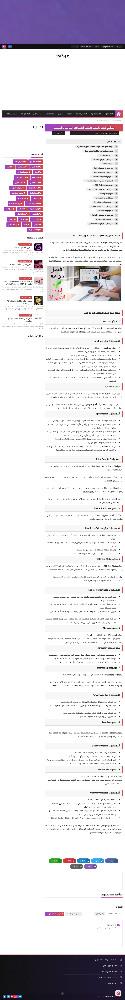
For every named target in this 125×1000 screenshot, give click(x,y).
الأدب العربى (34, 182)
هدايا (25, 224)
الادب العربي (18, 182)
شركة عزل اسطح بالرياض (110, 971)
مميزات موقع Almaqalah (104, 197)
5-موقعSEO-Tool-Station (104, 185)
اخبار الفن (35, 166)
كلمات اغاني (50, 113)
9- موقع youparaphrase (104, 219)
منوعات (23, 219)
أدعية (37, 172)
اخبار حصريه (108, 113)
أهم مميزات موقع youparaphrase (101, 223)
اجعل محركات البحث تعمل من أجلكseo (20, 320)
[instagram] (16, 996)
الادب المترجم (34, 187)
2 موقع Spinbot (107, 163)
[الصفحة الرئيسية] (119, 113)
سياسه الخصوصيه (107, 46)
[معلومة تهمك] (62, 56)
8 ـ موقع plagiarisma (105, 210)
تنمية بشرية (22, 198)
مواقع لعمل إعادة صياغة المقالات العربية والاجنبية (95, 146)
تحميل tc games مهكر (23, 247)
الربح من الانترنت (81, 113)
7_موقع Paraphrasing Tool (103, 202)
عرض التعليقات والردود (54, 913)
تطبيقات (36, 198)
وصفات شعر (12, 224)
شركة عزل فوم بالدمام (111, 983)
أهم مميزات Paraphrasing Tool (102, 206)
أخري (9, 166)
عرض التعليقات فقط (73, 913)
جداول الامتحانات (33, 203)
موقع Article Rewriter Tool (103, 172)
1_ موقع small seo (106, 155)
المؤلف (97, 46)
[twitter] (8, 996)
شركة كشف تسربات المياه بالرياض (107, 960)
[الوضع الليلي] (118, 993)
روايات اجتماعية (103, 120)
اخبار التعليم (37, 113)
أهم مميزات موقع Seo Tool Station (100, 189)
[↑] (62, 993)
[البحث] (4, 47)
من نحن (119, 46)
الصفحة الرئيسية (110, 133)
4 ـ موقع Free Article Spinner (103, 176)
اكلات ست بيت (96, 113)
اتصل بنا (75, 46)
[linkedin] (20, 996)
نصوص (36, 224)
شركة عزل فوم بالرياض (111, 965)
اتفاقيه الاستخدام (86, 46)
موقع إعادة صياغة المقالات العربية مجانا (99, 151)
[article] (66, 881)
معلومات (35, 219)
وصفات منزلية (34, 229)
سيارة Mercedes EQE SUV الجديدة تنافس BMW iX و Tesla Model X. (18, 283)
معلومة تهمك (98, 996)
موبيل (60, 113)
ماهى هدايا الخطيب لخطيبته (20, 264)
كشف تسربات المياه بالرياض (109, 977)
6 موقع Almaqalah (106, 193)
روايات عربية (116, 120)
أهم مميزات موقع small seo (103, 159)
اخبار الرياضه (25, 113)
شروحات (69, 113)
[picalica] (24, 996)
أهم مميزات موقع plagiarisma (102, 215)
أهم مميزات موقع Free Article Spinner (99, 180)
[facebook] (10, 46)
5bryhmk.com (96, 832)
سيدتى (21, 208)
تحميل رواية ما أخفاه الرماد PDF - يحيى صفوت (18, 302)
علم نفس (35, 214)
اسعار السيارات (12, 113)
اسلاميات (35, 177)
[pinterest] (12, 996)
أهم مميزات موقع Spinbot (103, 168)
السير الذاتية (34, 193)
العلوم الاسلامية (17, 193)
